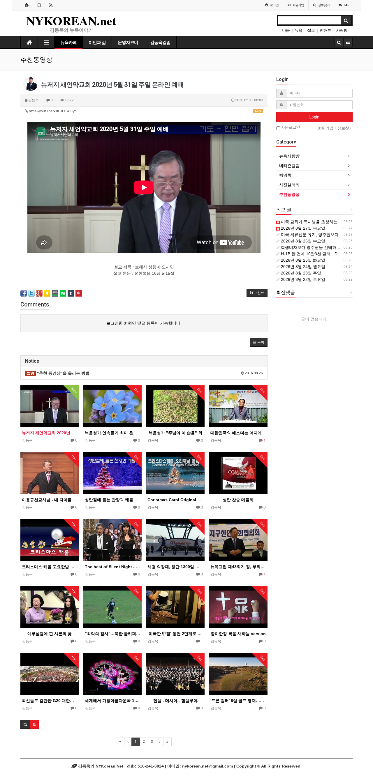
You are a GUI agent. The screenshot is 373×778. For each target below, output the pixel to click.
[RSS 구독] (51, 5)
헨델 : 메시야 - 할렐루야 (175, 700)
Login (314, 117)
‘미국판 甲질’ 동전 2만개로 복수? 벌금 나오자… (175, 633)
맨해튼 (325, 30)
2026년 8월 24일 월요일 (302, 266)
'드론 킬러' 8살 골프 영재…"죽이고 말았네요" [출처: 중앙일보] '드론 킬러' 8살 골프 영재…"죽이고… (238, 700)
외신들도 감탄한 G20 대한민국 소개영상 (50, 700)
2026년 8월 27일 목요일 (302, 228)
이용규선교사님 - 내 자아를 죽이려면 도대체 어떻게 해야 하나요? (50, 499)
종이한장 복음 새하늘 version (238, 633)
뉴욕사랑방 (289, 156)
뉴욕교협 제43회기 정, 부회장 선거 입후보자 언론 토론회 (238, 566)
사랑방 (341, 30)
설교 (311, 30)
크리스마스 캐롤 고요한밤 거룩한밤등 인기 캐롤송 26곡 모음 (50, 566)
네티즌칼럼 (289, 165)
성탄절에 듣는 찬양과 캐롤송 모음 (112, 499)
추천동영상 (289, 194)
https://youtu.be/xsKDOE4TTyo (144, 111)
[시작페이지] (26, 5)
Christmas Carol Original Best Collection (175, 499)
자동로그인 (290, 127)
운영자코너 (128, 42)
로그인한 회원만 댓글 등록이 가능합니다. (144, 323)
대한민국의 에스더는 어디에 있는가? (238, 432)
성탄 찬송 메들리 (238, 499)
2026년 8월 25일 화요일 (302, 260)
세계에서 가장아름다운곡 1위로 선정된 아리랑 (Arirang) (112, 700)
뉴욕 (298, 30)
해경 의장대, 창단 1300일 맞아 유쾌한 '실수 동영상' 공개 (175, 566)
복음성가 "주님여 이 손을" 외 (175, 432)
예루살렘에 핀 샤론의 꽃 (49, 633)
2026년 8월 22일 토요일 (302, 279)
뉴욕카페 (68, 42)
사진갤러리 (289, 184)
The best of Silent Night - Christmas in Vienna (112, 566)
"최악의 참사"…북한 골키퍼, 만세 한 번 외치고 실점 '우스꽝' (112, 633)
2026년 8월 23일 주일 (300, 273)
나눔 (286, 30)
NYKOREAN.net (71, 20)
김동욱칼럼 (160, 42)
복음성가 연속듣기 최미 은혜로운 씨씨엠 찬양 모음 (112, 432)
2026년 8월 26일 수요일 (302, 241)
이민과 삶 (97, 42)
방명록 (285, 175)
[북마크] (39, 5)
